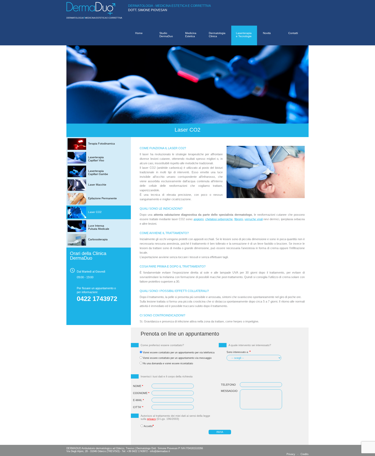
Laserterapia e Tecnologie (244, 34)
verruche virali (254, 219)
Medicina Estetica (190, 34)
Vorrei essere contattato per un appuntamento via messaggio (177, 357)
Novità (267, 33)
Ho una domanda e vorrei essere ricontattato (168, 363)
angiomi (199, 219)
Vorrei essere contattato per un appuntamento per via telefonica (178, 352)
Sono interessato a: (238, 352)
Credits (305, 454)
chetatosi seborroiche (219, 219)
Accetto (148, 426)
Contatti (293, 33)
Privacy (291, 454)
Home (139, 33)
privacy (151, 418)
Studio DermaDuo (166, 34)
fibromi (238, 219)
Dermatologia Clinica (217, 34)
